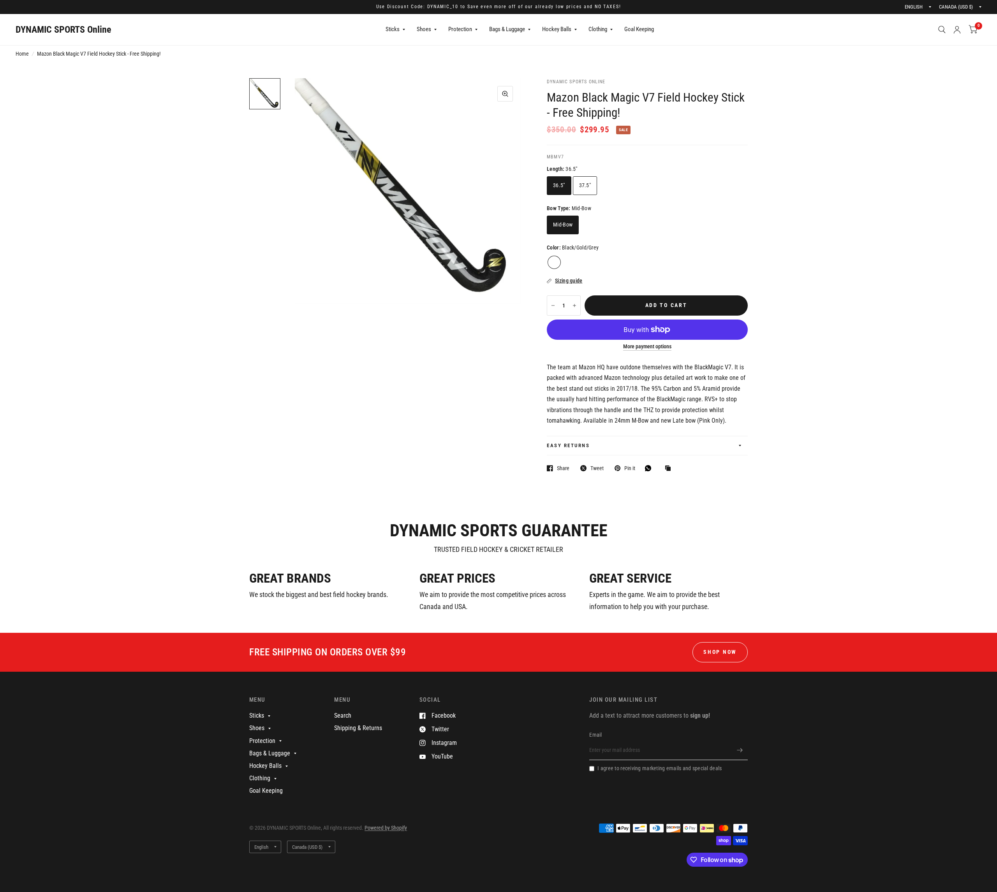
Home (22, 54)
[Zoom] (505, 94)
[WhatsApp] (650, 468)
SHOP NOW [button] (720, 652)
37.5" (585, 185)
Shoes (424, 29)
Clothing (597, 29)
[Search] (941, 29)
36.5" (559, 185)
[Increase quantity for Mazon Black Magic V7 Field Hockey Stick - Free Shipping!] (574, 305)
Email (595, 735)
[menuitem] (395, 30)
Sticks (393, 29)
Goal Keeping (639, 29)
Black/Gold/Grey (554, 262)
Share (563, 468)
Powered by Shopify (386, 828)
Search (342, 715)
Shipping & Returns (358, 728)
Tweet (597, 468)
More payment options (647, 346)
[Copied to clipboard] (670, 468)
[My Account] (957, 29)
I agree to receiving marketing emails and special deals (659, 768)
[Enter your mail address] (740, 750)
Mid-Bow (562, 224)
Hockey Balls (556, 29)
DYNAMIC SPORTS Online (63, 29)
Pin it (629, 468)
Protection (460, 29)
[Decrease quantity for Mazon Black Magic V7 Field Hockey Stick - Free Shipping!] (553, 305)
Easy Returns (568, 445)
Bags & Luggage (507, 29)
